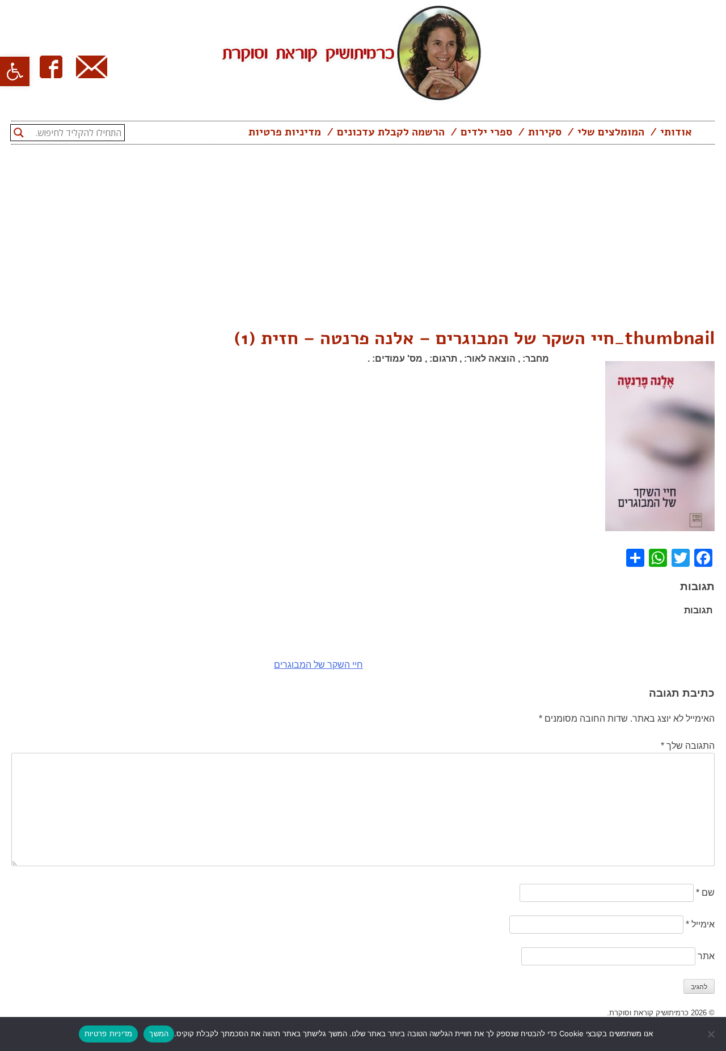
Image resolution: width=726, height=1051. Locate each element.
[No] (711, 1034)
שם (705, 892)
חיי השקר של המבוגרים (318, 664)
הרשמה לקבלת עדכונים (391, 132)
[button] (14, 71)
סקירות (545, 132)
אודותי (676, 132)
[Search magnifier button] (19, 133)
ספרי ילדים (486, 132)
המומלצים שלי (610, 132)
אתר (706, 956)
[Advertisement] (363, 239)
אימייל (700, 924)
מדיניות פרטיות (284, 132)
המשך (158, 1033)
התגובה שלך (688, 746)
